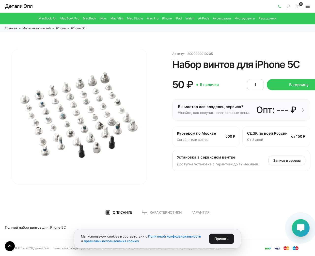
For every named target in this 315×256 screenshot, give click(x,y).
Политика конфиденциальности (74, 248)
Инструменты (245, 18)
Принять (221, 239)
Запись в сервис (287, 160)
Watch (190, 18)
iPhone (167, 18)
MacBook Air (48, 18)
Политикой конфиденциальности (174, 236)
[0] (298, 6)
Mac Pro (152, 18)
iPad (178, 18)
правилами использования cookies (111, 241)
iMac (103, 18)
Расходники (267, 18)
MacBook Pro (69, 18)
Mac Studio (135, 18)
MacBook (89, 18)
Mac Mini (116, 18)
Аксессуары (222, 18)
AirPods (203, 18)
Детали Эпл (19, 6)
